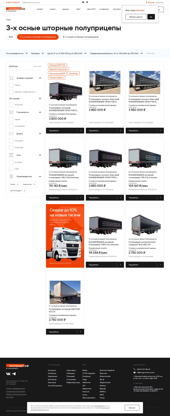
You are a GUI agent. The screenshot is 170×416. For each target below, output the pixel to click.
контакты (117, 9)
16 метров (19, 147)
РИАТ (102, 395)
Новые (17, 119)
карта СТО (91, 9)
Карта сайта (10, 397)
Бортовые (52, 382)
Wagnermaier (27, 184)
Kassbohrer (87, 389)
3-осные (18, 162)
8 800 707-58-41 (12, 2)
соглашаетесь (99, 406)
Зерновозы (52, 376)
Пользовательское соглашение (15, 391)
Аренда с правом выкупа (25, 92)
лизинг (53, 9)
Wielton (12, 184)
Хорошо (132, 408)
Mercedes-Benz (89, 398)
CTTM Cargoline (89, 373)
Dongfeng (86, 376)
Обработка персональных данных (16, 394)
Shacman (103, 373)
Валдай (103, 389)
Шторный (19, 105)
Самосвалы (71, 370)
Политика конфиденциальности (15, 388)
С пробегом (20, 126)
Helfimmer (87, 382)
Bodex (85, 370)
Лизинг (18, 85)
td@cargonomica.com (31, 2)
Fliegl (85, 379)
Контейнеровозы (55, 386)
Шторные (52, 370)
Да (151, 17)
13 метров (19, 141)
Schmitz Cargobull (16, 190)
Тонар (102, 398)
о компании (104, 9)
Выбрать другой (135, 17)
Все (11, 36)
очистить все (150, 53)
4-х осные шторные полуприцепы (81, 36)
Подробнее (54, 131)
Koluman (86, 392)
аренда (66, 9)
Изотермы (52, 379)
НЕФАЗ (103, 392)
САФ (17, 169)
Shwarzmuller (105, 376)
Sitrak (102, 379)
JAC (84, 386)
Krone (85, 395)
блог (79, 9)
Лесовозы (52, 373)
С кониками (71, 379)
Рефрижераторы (73, 382)
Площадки (71, 376)
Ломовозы (71, 373)
